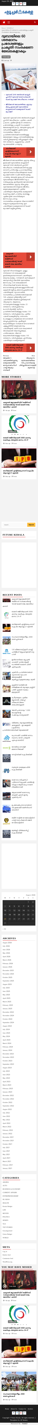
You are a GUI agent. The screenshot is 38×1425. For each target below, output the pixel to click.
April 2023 (6, 1082)
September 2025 (8, 981)
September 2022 (8, 1106)
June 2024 (6, 1033)
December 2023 (8, 1054)
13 (19, 911)
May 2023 (6, 1078)
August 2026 (7, 943)
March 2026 (7, 960)
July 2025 (6, 988)
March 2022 (7, 1127)
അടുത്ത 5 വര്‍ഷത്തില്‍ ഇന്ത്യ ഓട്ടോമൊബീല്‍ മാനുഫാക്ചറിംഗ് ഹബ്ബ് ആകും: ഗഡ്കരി (10, 363)
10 (5, 911)
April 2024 (6, 1040)
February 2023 (8, 1089)
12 (14, 911)
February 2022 (8, 1130)
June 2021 (6, 1151)
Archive (30, 1409)
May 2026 (6, 953)
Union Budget (7, 1234)
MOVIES (6, 1213)
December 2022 (8, 1096)
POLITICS (6, 1217)
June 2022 (6, 1116)
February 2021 (8, 1165)
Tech (4, 1224)
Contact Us (22, 1409)
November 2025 (8, 974)
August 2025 (7, 984)
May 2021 (6, 1155)
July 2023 (6, 1071)
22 (28, 915)
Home (7, 1409)
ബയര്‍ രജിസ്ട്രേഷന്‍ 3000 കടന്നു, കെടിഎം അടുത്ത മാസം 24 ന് (17, 439)
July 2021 (6, 1148)
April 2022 (6, 1123)
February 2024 (8, 1047)
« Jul (4, 929)
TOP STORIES (7, 1227)
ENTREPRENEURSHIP (10, 1196)
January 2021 (7, 1168)
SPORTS (5, 1220)
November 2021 (8, 1141)
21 (24, 915)
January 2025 (7, 1009)
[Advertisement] (19, 232)
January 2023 (7, 1092)
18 (10, 915)
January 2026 (7, 967)
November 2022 (8, 1099)
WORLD (5, 1238)
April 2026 (6, 957)
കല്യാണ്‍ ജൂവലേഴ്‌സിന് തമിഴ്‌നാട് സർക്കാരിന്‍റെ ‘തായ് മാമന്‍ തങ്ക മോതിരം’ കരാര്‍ (17, 405)
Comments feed (8, 1259)
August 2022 (7, 1109)
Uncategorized (7, 1231)
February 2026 (8, 964)
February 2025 (8, 1005)
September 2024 (8, 1023)
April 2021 (6, 1158)
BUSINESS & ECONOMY (11, 1189)
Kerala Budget (7, 1207)
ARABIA (6, 1182)
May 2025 (6, 995)
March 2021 (7, 1162)
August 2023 (7, 1068)
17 (5, 915)
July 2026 (6, 946)
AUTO (5, 1186)
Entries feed (7, 1255)
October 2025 (7, 978)
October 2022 (7, 1103)
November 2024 (8, 1016)
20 (19, 915)
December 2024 (8, 1012)
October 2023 (7, 1061)
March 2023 (7, 1085)
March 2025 (7, 1002)
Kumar (14, 410)
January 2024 (7, 1050)
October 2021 (7, 1144)
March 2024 (7, 1043)
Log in (5, 1252)
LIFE (4, 1210)
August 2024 (7, 1026)
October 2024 (7, 1019)
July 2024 (6, 1030)
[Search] (35, 22)
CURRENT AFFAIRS (10, 1193)
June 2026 (6, 950)
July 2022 (6, 1113)
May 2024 (6, 1037)
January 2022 (7, 1134)
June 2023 (6, 1075)
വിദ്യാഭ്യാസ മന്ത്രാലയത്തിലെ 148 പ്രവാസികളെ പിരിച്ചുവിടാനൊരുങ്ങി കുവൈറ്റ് (27, 362)
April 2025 (6, 998)
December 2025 (8, 971)
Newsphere (14, 1420)
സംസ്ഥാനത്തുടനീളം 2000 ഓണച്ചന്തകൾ (13, 1395)
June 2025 (6, 991)
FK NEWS (6, 1200)
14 (24, 911)
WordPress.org (7, 1262)
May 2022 (6, 1120)
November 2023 (8, 1057)
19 (14, 915)
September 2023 (8, 1064)
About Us (14, 1409)
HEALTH (6, 1203)
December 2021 (8, 1137)
